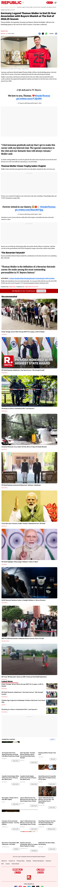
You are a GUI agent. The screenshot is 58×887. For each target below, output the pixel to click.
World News (5, 372)
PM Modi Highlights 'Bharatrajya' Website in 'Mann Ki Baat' (20, 562)
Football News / (13, 7)
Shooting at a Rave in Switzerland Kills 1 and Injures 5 (18, 408)
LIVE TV (50, 2)
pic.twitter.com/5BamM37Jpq (29, 209)
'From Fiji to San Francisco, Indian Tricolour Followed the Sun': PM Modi (23, 523)
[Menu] (54, 3)
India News (4, 334)
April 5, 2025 (37, 103)
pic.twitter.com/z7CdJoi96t (29, 98)
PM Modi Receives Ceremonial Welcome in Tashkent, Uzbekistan (21, 485)
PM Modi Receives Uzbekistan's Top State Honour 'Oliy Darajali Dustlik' (23, 370)
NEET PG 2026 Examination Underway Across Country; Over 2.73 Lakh (23, 638)
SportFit (3, 33)
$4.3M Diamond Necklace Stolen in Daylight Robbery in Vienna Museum (23, 600)
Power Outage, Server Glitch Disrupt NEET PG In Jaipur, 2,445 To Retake (23, 332)
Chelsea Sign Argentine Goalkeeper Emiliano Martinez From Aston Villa (23, 701)
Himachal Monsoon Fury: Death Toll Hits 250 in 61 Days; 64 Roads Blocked (24, 447)
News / (2, 7)
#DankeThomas (42, 95)
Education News (5, 641)
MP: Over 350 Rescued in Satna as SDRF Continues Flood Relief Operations (24, 677)
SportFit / (6, 7)
